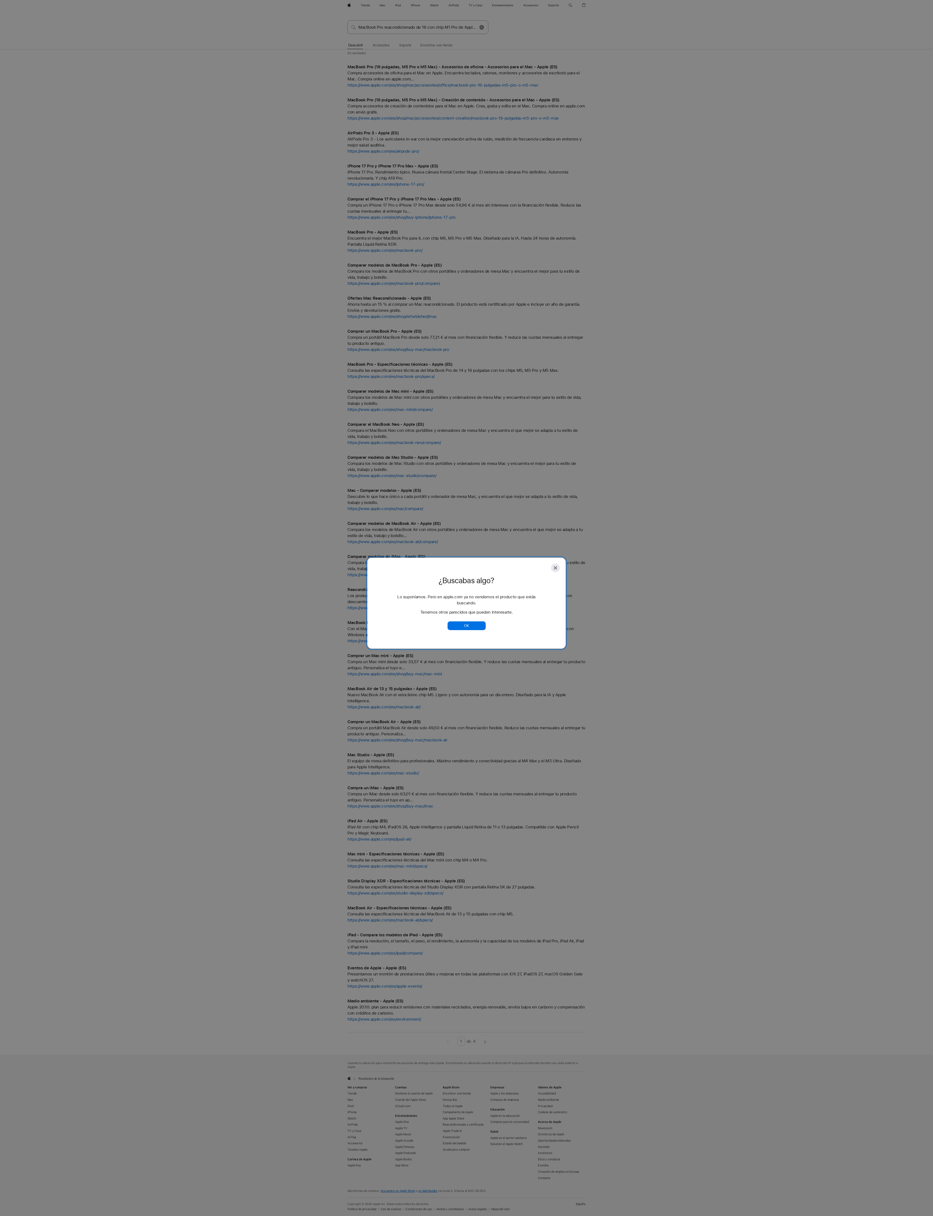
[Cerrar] (555, 568)
